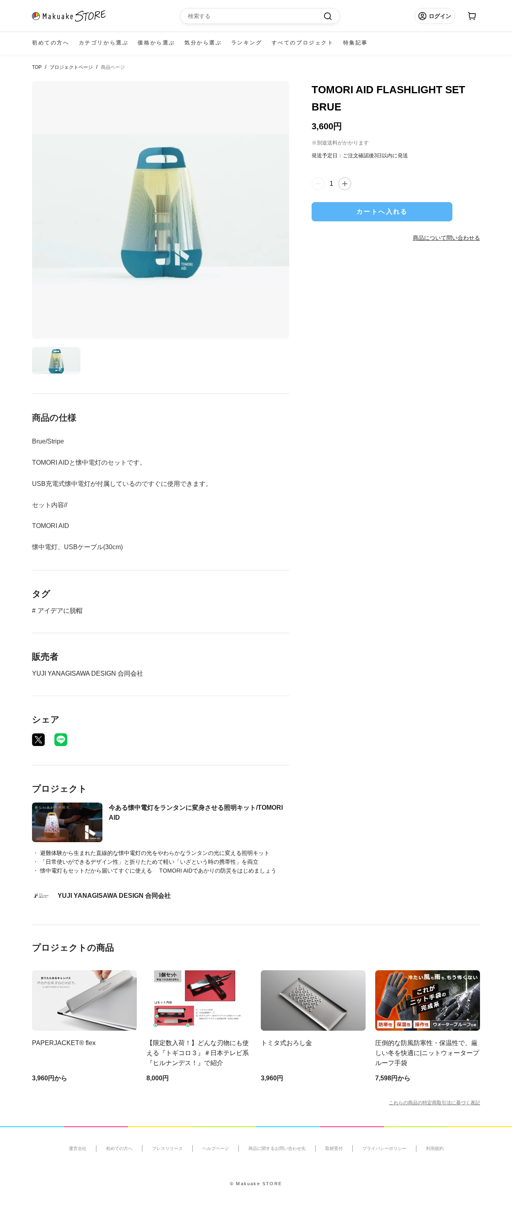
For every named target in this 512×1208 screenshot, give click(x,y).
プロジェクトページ (71, 67)
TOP (37, 67)
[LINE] (60, 739)
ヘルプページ (215, 1148)
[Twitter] (38, 739)
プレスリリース (167, 1148)
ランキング (246, 43)
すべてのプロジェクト (303, 43)
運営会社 (77, 1148)
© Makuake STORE (256, 1183)
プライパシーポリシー (384, 1148)
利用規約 (435, 1148)
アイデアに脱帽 (60, 610)
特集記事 (355, 43)
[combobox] (256, 16)
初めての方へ (51, 43)
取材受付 (334, 1148)
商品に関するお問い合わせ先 (277, 1148)
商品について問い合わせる (446, 238)
